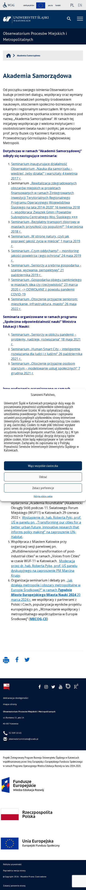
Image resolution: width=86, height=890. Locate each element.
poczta (50, 5)
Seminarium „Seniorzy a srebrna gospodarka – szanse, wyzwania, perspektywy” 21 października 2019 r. (46, 270)
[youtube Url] (60, 687)
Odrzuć (43, 477)
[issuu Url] (68, 687)
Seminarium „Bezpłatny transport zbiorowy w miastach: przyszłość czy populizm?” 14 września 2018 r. (47, 227)
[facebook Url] (39, 687)
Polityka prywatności (12, 864)
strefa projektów (28, 5)
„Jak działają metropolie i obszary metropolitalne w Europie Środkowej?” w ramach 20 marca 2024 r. (45, 590)
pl (72, 5)
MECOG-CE (38, 619)
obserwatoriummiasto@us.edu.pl (23, 739)
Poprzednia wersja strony (14, 870)
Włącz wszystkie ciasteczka (43, 466)
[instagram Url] (46, 687)
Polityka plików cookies (43, 496)
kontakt (58, 5)
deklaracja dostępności (15, 697)
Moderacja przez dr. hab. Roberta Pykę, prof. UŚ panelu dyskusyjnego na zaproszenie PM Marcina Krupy (44, 568)
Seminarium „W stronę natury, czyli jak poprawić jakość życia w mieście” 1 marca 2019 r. (45, 241)
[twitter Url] (53, 687)
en (80, 5)
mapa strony (10, 704)
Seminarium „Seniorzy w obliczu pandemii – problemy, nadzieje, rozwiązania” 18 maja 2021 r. (46, 339)
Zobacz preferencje (43, 488)
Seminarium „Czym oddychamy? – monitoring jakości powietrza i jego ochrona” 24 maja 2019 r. (46, 256)
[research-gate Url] (76, 687)
